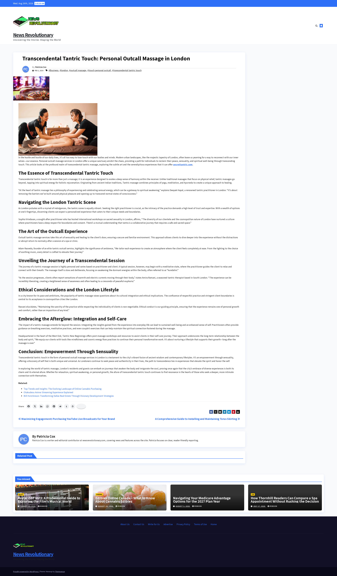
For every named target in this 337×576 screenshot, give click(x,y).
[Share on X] (34, 406)
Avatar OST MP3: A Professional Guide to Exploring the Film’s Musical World (49, 500)
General (99, 494)
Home (214, 524)
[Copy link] (81, 406)
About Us (125, 524)
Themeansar (60, 571)
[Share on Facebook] (28, 406)
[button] (316, 25)
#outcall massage (77, 70)
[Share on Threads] (72, 406)
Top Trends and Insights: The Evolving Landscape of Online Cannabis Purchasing (62, 388)
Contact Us (138, 524)
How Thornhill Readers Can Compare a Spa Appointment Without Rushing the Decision (285, 500)
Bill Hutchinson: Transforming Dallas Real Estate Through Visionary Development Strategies (69, 395)
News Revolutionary (33, 35)
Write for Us (154, 524)
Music (21, 494)
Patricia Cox (40, 67)
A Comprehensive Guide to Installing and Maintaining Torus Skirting (196, 419)
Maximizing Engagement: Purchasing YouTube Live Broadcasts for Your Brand (68, 419)
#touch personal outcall (99, 70)
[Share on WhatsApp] (47, 406)
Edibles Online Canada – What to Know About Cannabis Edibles (125, 500)
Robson (43, 506)
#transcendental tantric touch (127, 70)
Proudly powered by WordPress (26, 571)
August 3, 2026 (183, 506)
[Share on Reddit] (60, 406)
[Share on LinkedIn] (41, 406)
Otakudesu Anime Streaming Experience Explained (48, 392)
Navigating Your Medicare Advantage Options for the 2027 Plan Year (202, 500)
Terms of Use (200, 524)
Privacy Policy (183, 524)
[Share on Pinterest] (53, 406)
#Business (53, 70)
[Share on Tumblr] (66, 406)
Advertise (168, 524)
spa (253, 494)
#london (64, 70)
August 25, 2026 (28, 506)
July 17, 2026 (259, 506)
